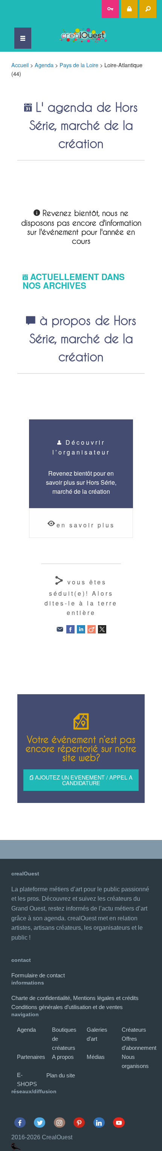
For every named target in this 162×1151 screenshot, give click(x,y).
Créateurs (134, 1029)
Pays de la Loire (79, 65)
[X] (102, 628)
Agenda (44, 65)
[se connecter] (129, 9)
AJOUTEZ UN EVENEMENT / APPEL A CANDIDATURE (83, 780)
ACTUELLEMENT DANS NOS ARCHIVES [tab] (74, 281)
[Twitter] (39, 1122)
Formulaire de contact (38, 975)
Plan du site (60, 1075)
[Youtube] (118, 1122)
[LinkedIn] (81, 628)
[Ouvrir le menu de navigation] (22, 38)
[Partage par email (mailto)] (59, 628)
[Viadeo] (91, 628)
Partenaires (31, 1057)
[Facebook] (70, 628)
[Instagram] (59, 1122)
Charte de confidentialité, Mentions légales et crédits (75, 998)
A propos (63, 1057)
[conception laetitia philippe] (16, 1146)
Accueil (20, 65)
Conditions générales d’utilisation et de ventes (67, 1007)
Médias (96, 1057)
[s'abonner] (110, 9)
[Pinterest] (79, 1122)
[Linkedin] (98, 1122)
